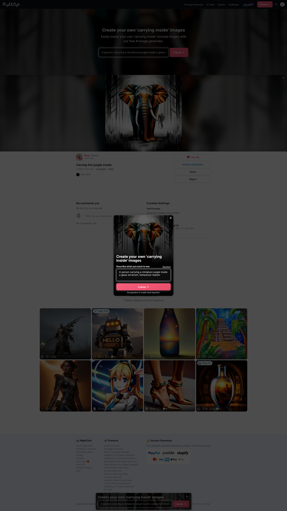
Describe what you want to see (133, 266)
